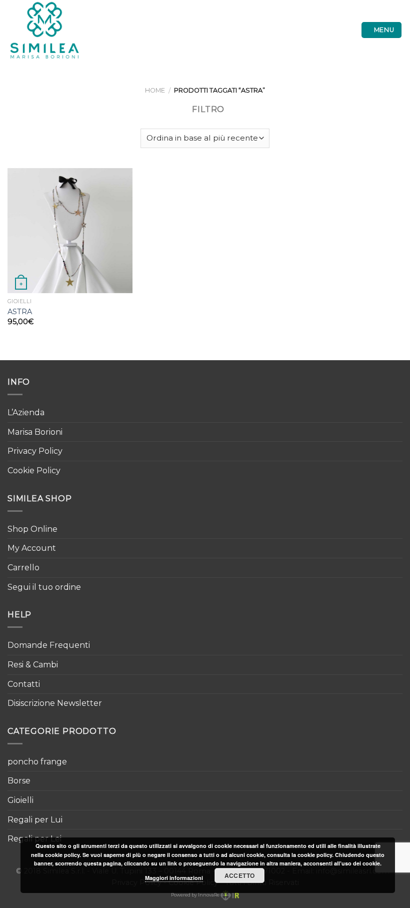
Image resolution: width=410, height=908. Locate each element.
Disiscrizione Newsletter (55, 703)
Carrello (24, 567)
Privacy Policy (35, 451)
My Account (32, 548)
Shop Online (33, 529)
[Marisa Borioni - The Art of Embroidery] (52, 30)
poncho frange (37, 761)
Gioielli (21, 800)
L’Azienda (26, 412)
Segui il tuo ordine (44, 587)
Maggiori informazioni (174, 877)
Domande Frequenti (49, 645)
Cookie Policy (34, 470)
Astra (20, 311)
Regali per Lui (35, 819)
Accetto (239, 875)
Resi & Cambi (33, 664)
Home (155, 90)
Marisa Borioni (35, 432)
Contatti (24, 684)
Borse (19, 780)
